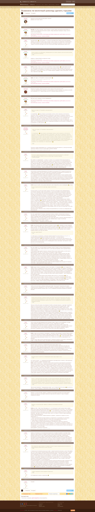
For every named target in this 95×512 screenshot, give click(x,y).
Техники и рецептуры (35, 7)
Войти (73, 1)
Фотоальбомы (60, 506)
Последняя (33, 13)
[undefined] (73, 510)
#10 (22, 125)
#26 (22, 401)
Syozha (25, 29)
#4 (22, 49)
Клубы (59, 505)
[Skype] (71, 493)
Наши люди (60, 503)
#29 (22, 468)
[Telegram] (72, 493)
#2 (22, 27)
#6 (22, 75)
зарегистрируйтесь (35, 497)
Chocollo (25, 18)
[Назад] (72, 13)
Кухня (43, 4)
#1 (22, 16)
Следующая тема (38, 493)
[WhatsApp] (69, 493)
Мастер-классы (52, 4)
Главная (21, 7)
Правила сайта (42, 506)
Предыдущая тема (26, 493)
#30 (22, 479)
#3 (22, 38)
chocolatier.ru (55, 510)
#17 (22, 264)
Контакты (57, 4)
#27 (22, 430)
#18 (22, 283)
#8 (22, 96)
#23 (22, 353)
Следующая (27, 13)
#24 (22, 375)
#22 (22, 342)
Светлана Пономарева (25, 128)
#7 (22, 86)
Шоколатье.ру (25, 4)
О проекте (41, 503)
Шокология (38, 4)
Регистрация (68, 1)
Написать (69, 13)
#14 (22, 211)
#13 (22, 182)
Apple (26, 40)
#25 (22, 390)
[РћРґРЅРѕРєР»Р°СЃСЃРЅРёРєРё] (68, 493)
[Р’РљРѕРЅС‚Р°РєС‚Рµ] (66, 493)
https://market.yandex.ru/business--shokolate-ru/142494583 (40, 36)
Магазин (46, 4)
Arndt (26, 171)
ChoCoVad (26, 88)
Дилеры (40, 505)
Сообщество (32, 4)
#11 (22, 151)
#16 (22, 245)
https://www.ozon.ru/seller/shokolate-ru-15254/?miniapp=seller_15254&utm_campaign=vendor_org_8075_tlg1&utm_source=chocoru (50, 34)
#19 (22, 294)
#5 (22, 64)
